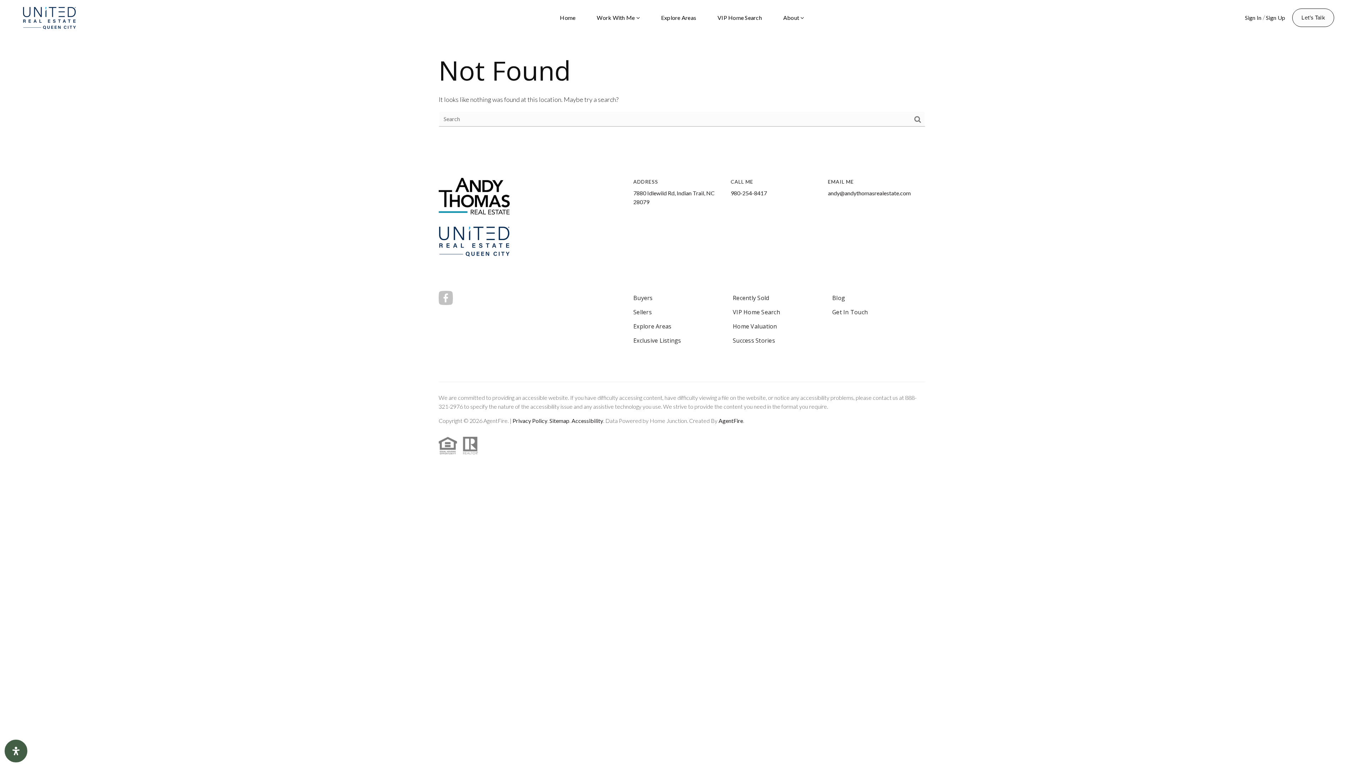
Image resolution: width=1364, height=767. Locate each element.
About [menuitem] (792, 17)
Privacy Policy (530, 420)
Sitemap (559, 420)
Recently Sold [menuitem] (751, 298)
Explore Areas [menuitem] (678, 17)
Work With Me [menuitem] (616, 17)
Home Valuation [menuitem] (755, 326)
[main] (682, 90)
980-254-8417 (749, 193)
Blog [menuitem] (838, 298)
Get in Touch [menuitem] (850, 312)
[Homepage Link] (49, 17)
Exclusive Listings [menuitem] (657, 340)
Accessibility (587, 420)
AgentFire (731, 420)
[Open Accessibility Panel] (16, 751)
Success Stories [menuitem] (754, 340)
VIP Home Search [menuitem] (740, 17)
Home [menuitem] (567, 17)
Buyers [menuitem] (643, 298)
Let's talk (1313, 17)
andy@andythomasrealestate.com (869, 193)
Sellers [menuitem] (642, 312)
